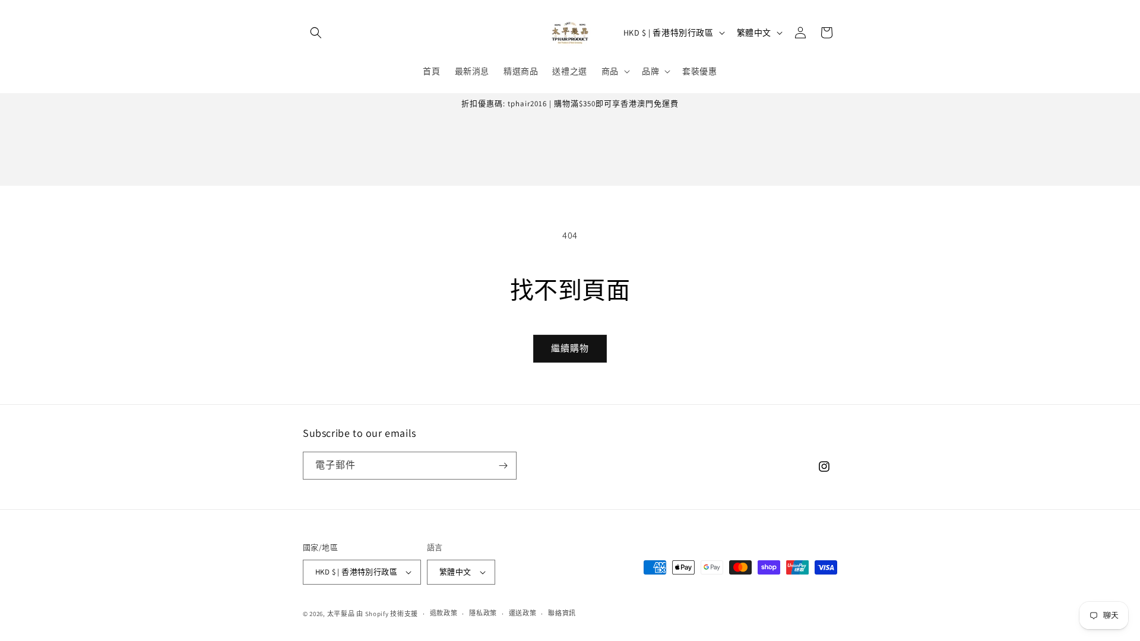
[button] (316, 33)
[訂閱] (503, 466)
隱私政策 (483, 613)
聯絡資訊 (562, 613)
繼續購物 (570, 348)
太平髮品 (341, 614)
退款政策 (444, 613)
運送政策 (523, 613)
